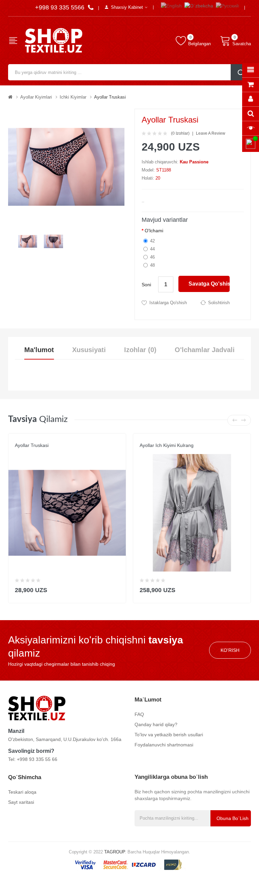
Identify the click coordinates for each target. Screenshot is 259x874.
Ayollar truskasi (110, 97)
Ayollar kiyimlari (36, 97)
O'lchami (154, 230)
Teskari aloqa (22, 792)
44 (152, 248)
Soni (146, 284)
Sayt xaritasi (21, 802)
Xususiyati (89, 349)
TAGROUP (114, 851)
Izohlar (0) (140, 349)
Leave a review (210, 133)
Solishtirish (219, 302)
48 (152, 265)
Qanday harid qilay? (156, 724)
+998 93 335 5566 (60, 7)
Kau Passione (194, 161)
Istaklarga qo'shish (168, 302)
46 (152, 257)
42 (152, 240)
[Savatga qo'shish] (116, 588)
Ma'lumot (39, 349)
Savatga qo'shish (209, 284)
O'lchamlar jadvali (205, 349)
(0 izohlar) (180, 133)
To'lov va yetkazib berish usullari (169, 734)
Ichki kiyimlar (73, 97)
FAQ (139, 714)
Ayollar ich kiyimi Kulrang (167, 445)
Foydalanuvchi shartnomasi (164, 744)
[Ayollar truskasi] (27, 241)
